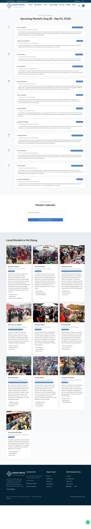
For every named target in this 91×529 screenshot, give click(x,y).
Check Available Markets (45, 219)
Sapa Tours (69, 481)
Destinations (49, 478)
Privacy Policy (73, 496)
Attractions (49, 481)
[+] (22, 486)
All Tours (68, 476)
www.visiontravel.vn (31, 486)
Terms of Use (81, 496)
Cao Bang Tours (70, 478)
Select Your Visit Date (33, 212)
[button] (88, 522)
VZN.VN (8, 498)
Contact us (49, 486)
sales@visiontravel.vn (31, 483)
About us (48, 476)
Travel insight (49, 484)
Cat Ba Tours (69, 484)
